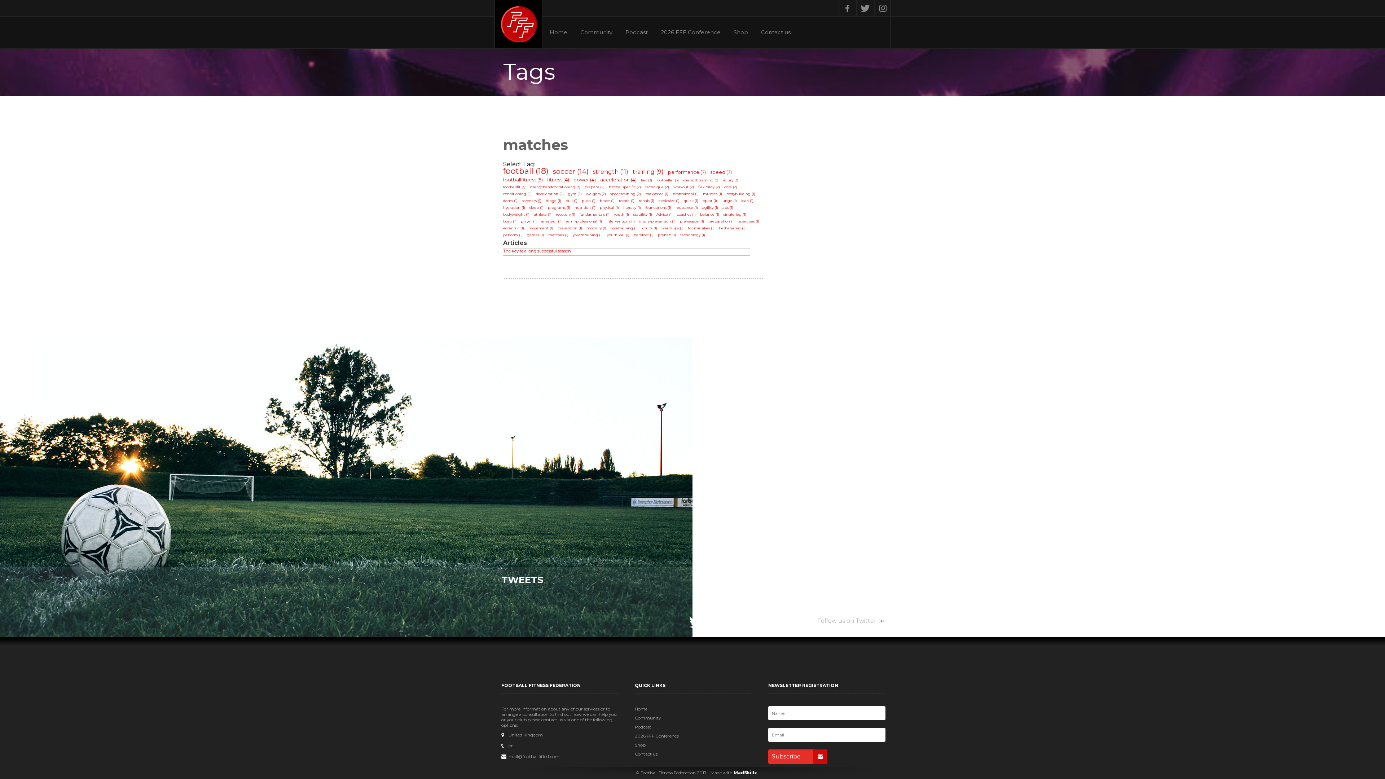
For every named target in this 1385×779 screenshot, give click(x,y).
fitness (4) (558, 179)
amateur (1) (551, 221)
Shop (741, 32)
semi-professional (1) (584, 221)
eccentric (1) (513, 228)
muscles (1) (712, 194)
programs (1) (559, 207)
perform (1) (513, 235)
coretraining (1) (624, 228)
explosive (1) (669, 200)
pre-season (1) (692, 221)
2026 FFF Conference (691, 32)
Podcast (636, 32)
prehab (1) (667, 235)
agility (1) (710, 207)
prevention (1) (570, 228)
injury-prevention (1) (657, 221)
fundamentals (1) (595, 214)
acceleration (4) (618, 179)
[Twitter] (864, 8)
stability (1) (642, 214)
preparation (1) (721, 221)
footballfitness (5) (523, 179)
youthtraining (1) (588, 235)
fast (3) (646, 180)
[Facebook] (847, 8)
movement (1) (540, 228)
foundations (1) (658, 207)
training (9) (648, 171)
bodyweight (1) (516, 214)
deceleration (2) (550, 194)
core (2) (730, 187)
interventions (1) (620, 221)
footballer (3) (667, 180)
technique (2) (657, 187)
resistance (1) (687, 207)
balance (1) (709, 214)
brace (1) (607, 200)
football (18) (526, 171)
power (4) (584, 179)
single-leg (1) (735, 214)
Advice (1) (664, 214)
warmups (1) (672, 228)
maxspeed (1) (656, 194)
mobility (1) (596, 228)
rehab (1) (646, 200)
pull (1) (571, 200)
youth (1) (621, 214)
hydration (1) (514, 207)
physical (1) (609, 207)
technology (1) (692, 235)
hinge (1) (553, 200)
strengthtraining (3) (700, 180)
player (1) (529, 221)
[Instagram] (882, 8)
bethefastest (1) (732, 228)
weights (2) (596, 194)
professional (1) (686, 194)
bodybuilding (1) (740, 194)
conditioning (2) (517, 194)
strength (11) (610, 171)
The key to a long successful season (537, 251)
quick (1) (691, 200)
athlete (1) (542, 214)
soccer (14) (571, 171)
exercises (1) (749, 221)
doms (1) (510, 200)
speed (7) (721, 172)
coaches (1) (686, 214)
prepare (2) (594, 187)
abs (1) (727, 207)
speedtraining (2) (625, 194)
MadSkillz (745, 772)
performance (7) (687, 172)
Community (596, 32)
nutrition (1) (585, 207)
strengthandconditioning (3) (555, 187)
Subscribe (786, 756)
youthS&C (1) (618, 235)
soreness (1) (531, 200)
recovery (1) (565, 214)
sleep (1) (536, 207)
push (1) (588, 200)
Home (558, 32)
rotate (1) (626, 200)
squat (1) (710, 200)
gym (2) (575, 194)
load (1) (747, 200)
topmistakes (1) (701, 228)
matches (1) (558, 235)
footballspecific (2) (625, 187)
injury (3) (730, 180)
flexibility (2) (709, 187)
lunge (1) (729, 200)
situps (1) (649, 228)
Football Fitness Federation (518, 24)
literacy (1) (632, 207)
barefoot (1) (644, 235)
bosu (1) (509, 221)
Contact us (776, 32)
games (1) (535, 235)
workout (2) (683, 187)
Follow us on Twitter (846, 620)
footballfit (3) (514, 187)
